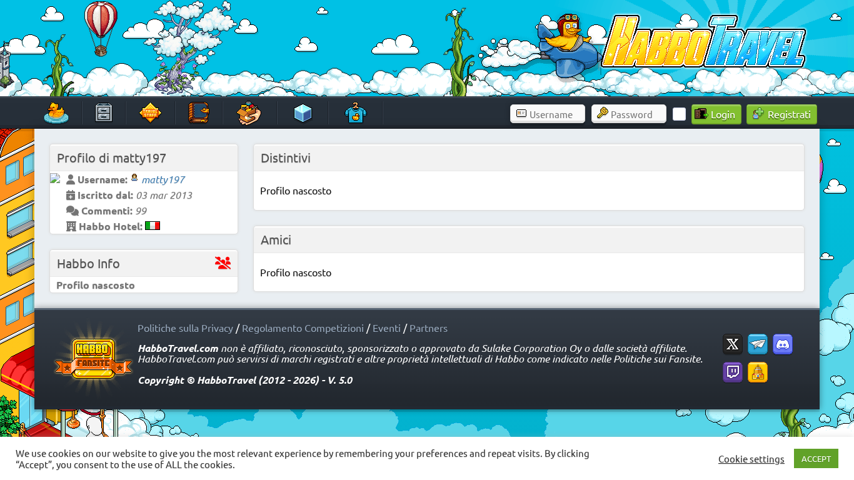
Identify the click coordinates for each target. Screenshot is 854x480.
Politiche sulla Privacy (185, 327)
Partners (428, 327)
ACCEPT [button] (816, 458)
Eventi (387, 327)
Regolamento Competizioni (303, 327)
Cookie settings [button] (751, 458)
